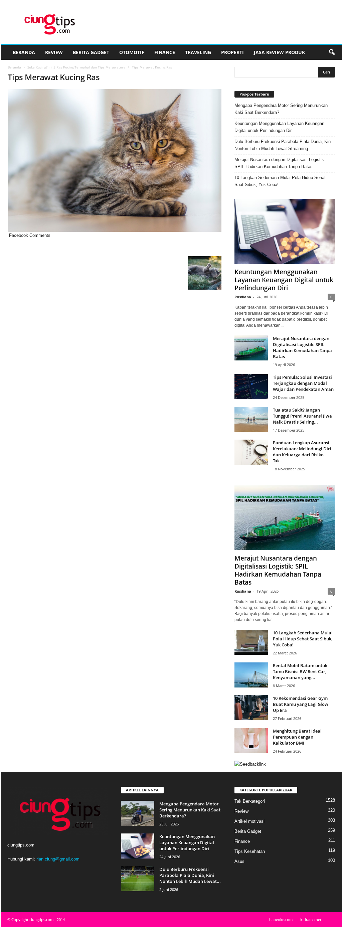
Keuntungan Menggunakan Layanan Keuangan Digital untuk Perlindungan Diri (279, 127)
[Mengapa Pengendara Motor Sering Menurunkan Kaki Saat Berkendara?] (137, 813)
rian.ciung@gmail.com (57, 859)
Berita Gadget (91, 52)
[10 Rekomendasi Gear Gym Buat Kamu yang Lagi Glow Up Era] (251, 707)
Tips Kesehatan (249, 851)
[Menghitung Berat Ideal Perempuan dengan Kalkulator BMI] (251, 740)
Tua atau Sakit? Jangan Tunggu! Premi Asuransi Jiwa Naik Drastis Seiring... (302, 416)
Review (54, 52)
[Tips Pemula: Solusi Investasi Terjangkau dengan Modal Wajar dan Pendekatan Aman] (251, 386)
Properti (232, 52)
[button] (331, 52)
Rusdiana (242, 296)
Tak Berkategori (249, 801)
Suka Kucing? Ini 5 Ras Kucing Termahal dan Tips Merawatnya (76, 67)
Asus (239, 861)
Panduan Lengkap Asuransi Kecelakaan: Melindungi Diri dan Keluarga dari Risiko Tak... (302, 452)
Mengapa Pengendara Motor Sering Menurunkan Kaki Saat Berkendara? (281, 109)
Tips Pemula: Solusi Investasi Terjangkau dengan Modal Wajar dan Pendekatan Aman (303, 383)
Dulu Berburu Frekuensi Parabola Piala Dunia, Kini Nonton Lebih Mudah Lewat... (190, 875)
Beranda (24, 52)
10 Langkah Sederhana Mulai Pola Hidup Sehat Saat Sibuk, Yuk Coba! (280, 181)
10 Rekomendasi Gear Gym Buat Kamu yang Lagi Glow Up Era (300, 704)
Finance (164, 52)
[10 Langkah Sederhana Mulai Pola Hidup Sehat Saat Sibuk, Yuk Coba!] (251, 642)
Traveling (198, 52)
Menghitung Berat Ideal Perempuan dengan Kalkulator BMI (297, 737)
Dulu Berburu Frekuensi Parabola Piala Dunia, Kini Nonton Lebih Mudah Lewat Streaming (283, 145)
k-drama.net (310, 919)
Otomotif (131, 52)
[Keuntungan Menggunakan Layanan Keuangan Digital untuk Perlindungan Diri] (284, 231)
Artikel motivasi (249, 821)
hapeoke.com (281, 919)
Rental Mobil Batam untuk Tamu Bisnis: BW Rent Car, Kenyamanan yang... (300, 671)
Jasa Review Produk (279, 52)
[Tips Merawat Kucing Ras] (114, 160)
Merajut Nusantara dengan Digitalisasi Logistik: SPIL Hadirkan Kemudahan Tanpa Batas (279, 163)
